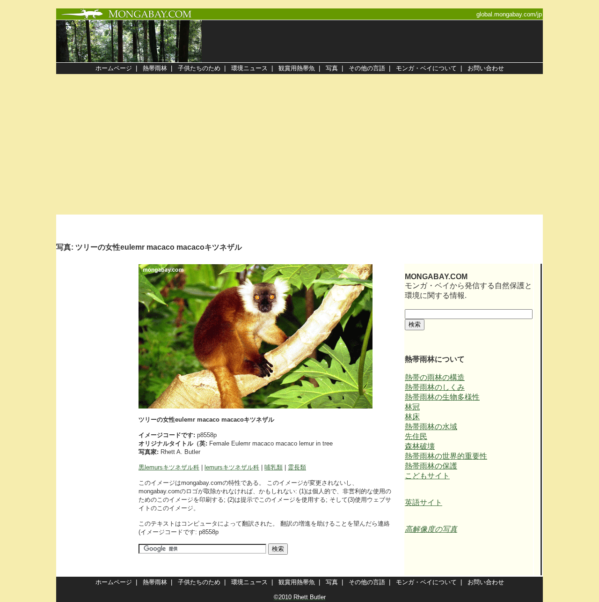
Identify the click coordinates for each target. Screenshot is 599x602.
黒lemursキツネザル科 (169, 467)
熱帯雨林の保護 (431, 466)
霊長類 (297, 467)
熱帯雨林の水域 (431, 427)
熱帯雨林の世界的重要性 (446, 456)
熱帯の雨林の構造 (435, 377)
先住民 (416, 436)
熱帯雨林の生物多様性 (442, 397)
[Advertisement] (299, 144)
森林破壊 (420, 446)
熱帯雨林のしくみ (435, 387)
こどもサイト (427, 476)
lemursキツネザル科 (232, 467)
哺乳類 (273, 467)
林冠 (412, 407)
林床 (412, 417)
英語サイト (423, 502)
